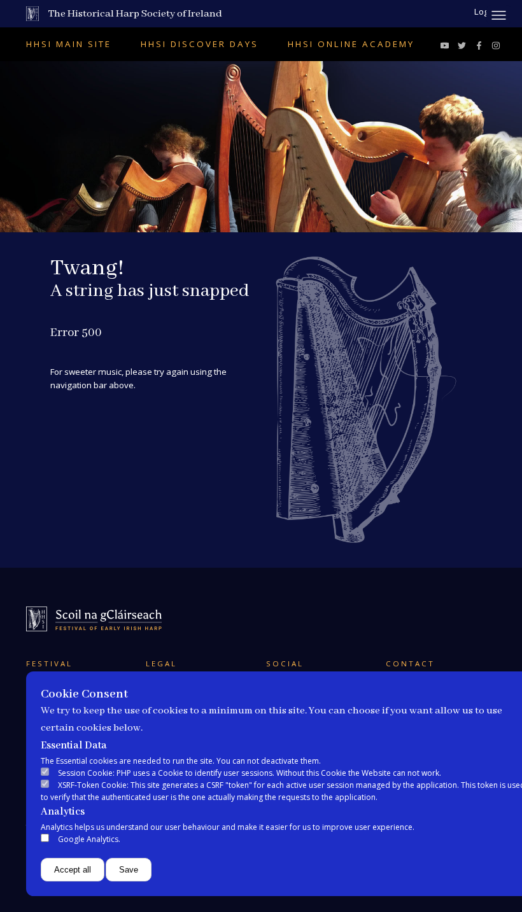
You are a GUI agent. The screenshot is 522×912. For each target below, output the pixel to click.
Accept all (72, 869)
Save (128, 869)
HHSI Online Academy (351, 44)
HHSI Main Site (68, 44)
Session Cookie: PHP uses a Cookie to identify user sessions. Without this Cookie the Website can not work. (249, 773)
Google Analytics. (89, 839)
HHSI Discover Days (199, 44)
